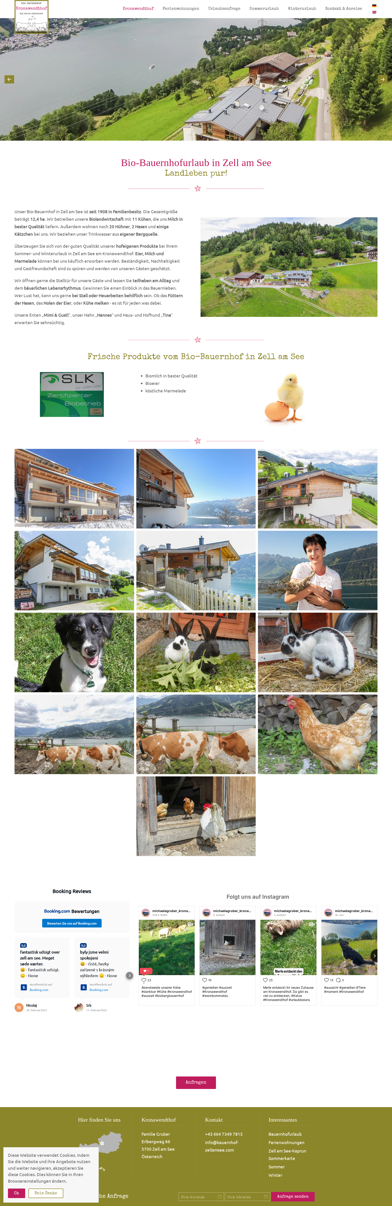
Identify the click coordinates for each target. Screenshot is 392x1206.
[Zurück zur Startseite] (32, 17)
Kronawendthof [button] (138, 9)
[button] (9, 79)
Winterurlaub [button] (302, 9)
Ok (16, 1193)
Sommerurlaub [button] (264, 9)
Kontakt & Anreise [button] (343, 9)
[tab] (190, 135)
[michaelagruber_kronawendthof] (145, 913)
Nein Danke (45, 1193)
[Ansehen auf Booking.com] (19, 1007)
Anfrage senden (293, 1197)
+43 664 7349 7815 (224, 1134)
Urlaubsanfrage (224, 9)
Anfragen (196, 1082)
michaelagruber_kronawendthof (177, 911)
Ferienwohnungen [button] (181, 9)
